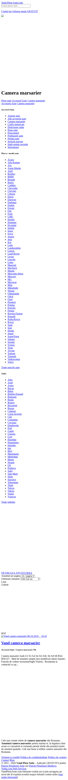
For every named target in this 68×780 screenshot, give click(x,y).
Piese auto (6, 100)
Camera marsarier (36, 100)
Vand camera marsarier (20, 643)
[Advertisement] (34, 53)
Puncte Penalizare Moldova (42, 765)
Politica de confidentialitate (33, 757)
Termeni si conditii (10, 757)
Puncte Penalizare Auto (13, 765)
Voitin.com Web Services (13, 768)
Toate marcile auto (10, 367)
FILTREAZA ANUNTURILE (16, 573)
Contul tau (6, 11)
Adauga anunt (25, 11)
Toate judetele (8, 502)
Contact (5, 760)
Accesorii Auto (19, 100)
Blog (12, 760)
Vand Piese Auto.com (12, 2)
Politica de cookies (57, 757)
